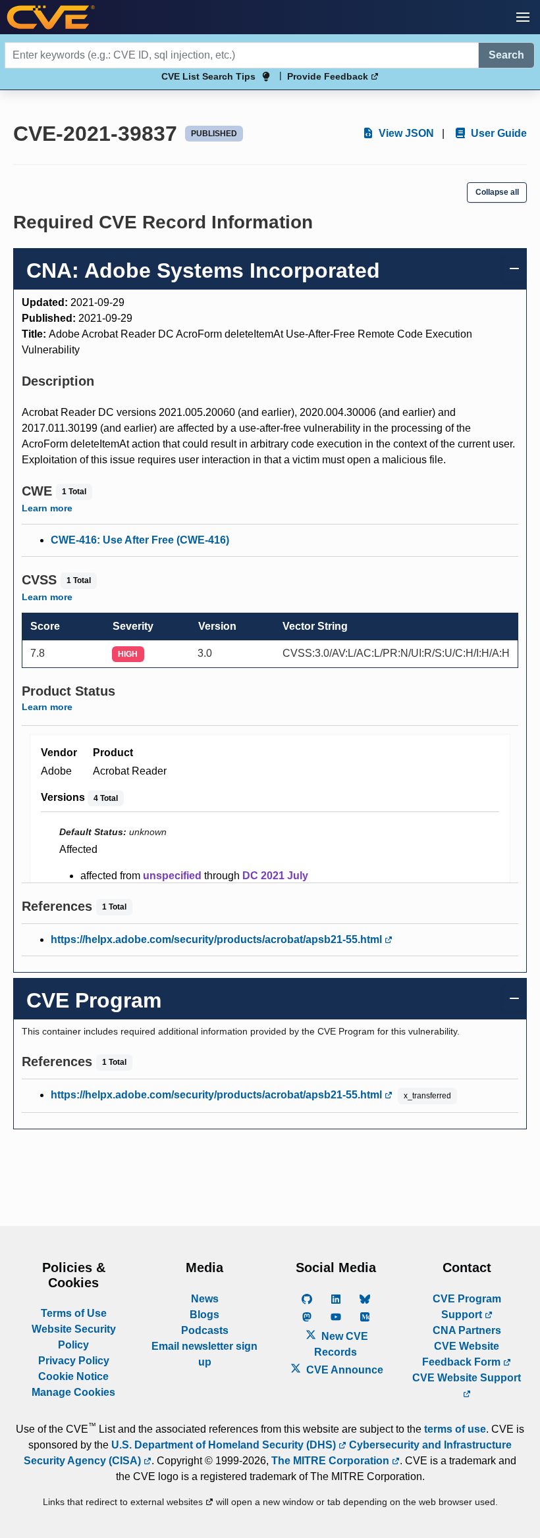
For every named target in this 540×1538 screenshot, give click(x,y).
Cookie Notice (73, 1376)
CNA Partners (467, 1330)
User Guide (497, 133)
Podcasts (205, 1330)
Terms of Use (74, 1313)
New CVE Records (341, 1344)
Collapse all (497, 192)
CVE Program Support (467, 1306)
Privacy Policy (73, 1360)
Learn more (47, 508)
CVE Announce (343, 1369)
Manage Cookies (73, 1392)
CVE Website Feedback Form (462, 1354)
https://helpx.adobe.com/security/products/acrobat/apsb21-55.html (218, 939)
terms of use (455, 1429)
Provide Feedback (329, 76)
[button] (523, 17)
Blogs (204, 1314)
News (205, 1298)
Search (506, 55)
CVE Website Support (466, 1377)
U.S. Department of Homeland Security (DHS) (224, 1444)
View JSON (405, 133)
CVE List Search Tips (208, 76)
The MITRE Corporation (331, 1460)
